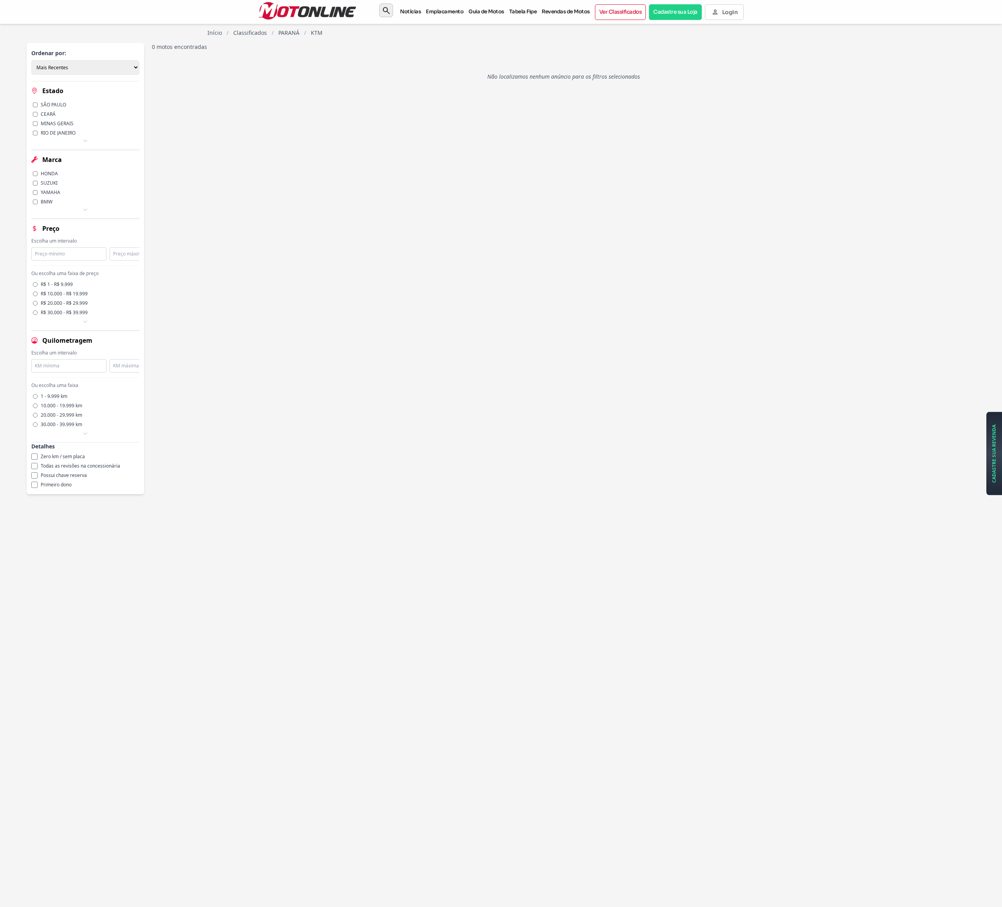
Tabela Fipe (523, 11)
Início (214, 32)
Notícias (410, 11)
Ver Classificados (620, 12)
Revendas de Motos (566, 11)
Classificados (250, 32)
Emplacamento (444, 11)
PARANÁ (288, 32)
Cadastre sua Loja (675, 12)
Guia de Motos (486, 11)
